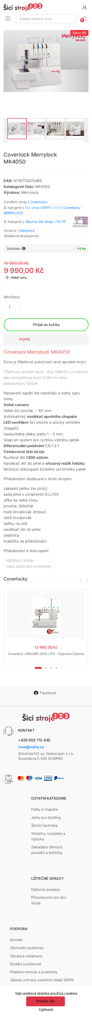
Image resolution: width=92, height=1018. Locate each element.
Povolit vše (45, 1001)
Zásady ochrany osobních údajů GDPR (42, 980)
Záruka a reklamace (26, 956)
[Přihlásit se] (84, 7)
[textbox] (46, 18)
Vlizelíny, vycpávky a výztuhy (48, 836)
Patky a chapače (44, 809)
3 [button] (51, 668)
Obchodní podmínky (26, 948)
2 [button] (46, 668)
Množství (12, 297)
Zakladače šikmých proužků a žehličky (47, 850)
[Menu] (7, 18)
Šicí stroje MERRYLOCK (42, 208)
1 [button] (38, 668)
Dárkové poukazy (45, 889)
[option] (46, 61)
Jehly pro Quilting (46, 817)
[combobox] (46, 18)
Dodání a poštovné (25, 964)
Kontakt (16, 940)
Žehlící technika (44, 825)
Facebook (48, 693)
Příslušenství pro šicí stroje (48, 900)
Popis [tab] (24, 339)
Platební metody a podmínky (33, 972)
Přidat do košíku (46, 324)
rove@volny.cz (31, 747)
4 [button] (56, 668)
